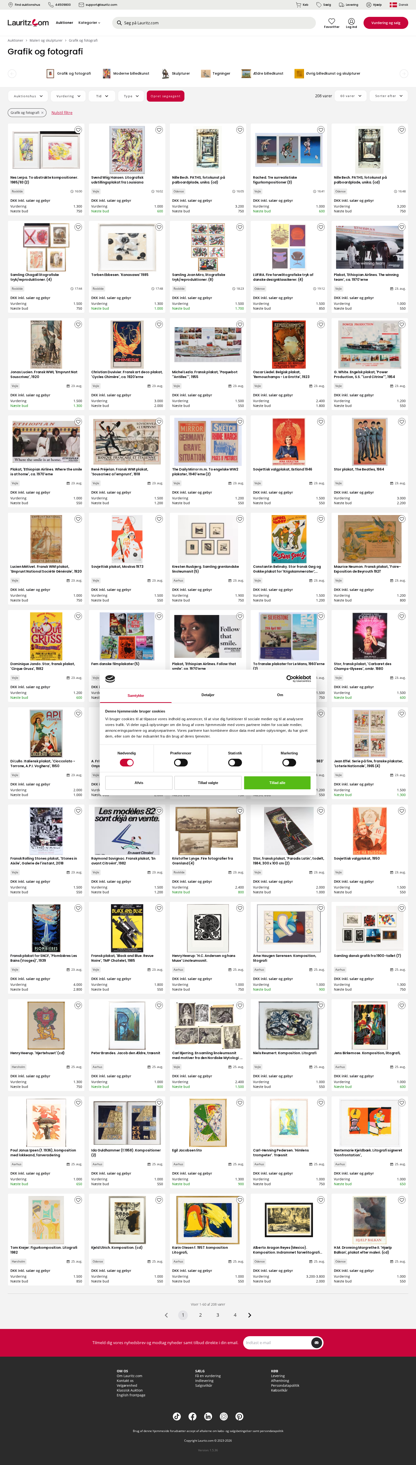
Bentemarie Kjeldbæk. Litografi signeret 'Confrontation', (368, 1153)
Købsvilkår (279, 1390)
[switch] (181, 762)
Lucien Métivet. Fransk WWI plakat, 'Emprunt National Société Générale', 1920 (46, 569)
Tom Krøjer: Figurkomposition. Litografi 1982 (43, 1250)
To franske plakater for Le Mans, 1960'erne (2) (289, 666)
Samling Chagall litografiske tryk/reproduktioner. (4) (34, 277)
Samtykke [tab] (136, 695)
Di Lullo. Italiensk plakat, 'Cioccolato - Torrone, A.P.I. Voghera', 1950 (42, 763)
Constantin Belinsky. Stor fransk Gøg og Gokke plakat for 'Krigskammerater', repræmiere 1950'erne (287, 571)
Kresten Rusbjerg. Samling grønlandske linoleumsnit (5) (205, 569)
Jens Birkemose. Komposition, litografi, (367, 1053)
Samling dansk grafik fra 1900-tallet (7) (367, 955)
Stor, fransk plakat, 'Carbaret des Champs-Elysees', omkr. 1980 (362, 666)
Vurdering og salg (385, 22)
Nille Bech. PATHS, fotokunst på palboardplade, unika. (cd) (198, 180)
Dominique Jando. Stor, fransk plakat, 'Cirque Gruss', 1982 (42, 666)
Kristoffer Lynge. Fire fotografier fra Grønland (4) (202, 861)
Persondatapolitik (285, 1385)
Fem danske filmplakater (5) (115, 663)
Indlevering (204, 1380)
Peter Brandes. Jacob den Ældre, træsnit (125, 1053)
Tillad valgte (208, 783)
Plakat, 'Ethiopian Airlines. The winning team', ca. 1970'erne (366, 277)
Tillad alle (277, 783)
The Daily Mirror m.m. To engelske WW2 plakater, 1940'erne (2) (205, 472)
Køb (305, 5)
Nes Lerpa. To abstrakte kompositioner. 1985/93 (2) (44, 180)
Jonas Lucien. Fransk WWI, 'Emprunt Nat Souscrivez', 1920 (43, 374)
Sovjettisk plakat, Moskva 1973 (117, 566)
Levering (352, 5)
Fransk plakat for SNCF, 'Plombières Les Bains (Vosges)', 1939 (43, 958)
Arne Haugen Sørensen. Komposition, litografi (284, 958)
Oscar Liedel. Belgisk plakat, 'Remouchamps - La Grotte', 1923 (281, 374)
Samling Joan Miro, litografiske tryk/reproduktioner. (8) (198, 277)
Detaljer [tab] (208, 695)
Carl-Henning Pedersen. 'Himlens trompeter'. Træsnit (281, 1153)
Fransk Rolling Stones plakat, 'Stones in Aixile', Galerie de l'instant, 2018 (43, 861)
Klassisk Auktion (130, 1390)
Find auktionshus (27, 5)
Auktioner (15, 40)
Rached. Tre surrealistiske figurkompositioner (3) (275, 180)
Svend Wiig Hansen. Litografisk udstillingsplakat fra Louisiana (117, 180)
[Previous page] (166, 1315)
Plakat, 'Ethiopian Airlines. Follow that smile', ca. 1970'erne (204, 666)
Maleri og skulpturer (46, 40)
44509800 (63, 5)
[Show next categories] (404, 73)
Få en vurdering (208, 1375)
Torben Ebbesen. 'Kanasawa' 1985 (119, 274)
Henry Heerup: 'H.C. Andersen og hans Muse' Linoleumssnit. (203, 958)
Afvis (139, 783)
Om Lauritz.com (129, 1375)
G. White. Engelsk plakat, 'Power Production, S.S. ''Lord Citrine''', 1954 (364, 374)
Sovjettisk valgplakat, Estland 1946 (282, 469)
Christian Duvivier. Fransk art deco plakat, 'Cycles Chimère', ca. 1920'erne (127, 374)
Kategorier (87, 22)
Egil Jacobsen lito (187, 1150)
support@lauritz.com (101, 5)
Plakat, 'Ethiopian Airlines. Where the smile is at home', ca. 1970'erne (46, 472)
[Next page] (250, 1315)
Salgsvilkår (203, 1385)
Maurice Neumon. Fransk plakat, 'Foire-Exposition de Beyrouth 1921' (367, 569)
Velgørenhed (127, 1385)
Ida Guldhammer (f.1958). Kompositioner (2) (126, 1153)
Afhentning (280, 1380)
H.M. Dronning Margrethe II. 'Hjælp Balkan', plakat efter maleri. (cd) (363, 1250)
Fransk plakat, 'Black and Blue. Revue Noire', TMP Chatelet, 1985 (122, 958)
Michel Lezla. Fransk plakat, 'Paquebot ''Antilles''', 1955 (204, 374)
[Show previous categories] (12, 73)
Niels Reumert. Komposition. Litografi (285, 1053)
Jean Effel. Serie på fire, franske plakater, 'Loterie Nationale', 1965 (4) (368, 763)
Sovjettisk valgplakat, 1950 (357, 858)
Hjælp (377, 5)
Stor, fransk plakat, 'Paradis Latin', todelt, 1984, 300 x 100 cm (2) (288, 861)
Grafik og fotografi (83, 40)
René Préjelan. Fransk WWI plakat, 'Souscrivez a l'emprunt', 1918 (119, 472)
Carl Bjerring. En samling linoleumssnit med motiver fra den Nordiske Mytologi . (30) (206, 1058)
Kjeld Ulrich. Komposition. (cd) (117, 1247)
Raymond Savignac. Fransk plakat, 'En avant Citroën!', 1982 (123, 861)
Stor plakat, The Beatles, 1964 (359, 469)
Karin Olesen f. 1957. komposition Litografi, (200, 1250)
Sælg (327, 5)
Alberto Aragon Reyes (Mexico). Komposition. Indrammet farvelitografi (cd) (286, 1252)
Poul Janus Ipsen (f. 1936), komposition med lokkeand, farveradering (43, 1153)
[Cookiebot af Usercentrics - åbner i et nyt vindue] (290, 678)
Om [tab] (280, 695)
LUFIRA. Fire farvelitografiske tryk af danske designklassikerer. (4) (283, 277)
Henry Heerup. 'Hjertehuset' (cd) (37, 1053)
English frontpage (131, 1395)
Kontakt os (125, 1380)
